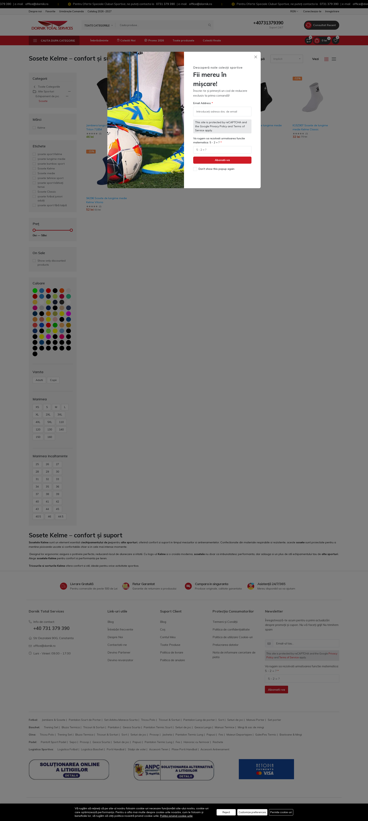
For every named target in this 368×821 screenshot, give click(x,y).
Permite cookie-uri (281, 812)
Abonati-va (222, 160)
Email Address (202, 103)
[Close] (256, 57)
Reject (226, 812)
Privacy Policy (218, 126)
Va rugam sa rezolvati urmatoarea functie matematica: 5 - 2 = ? (219, 140)
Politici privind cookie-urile (176, 816)
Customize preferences (252, 812)
